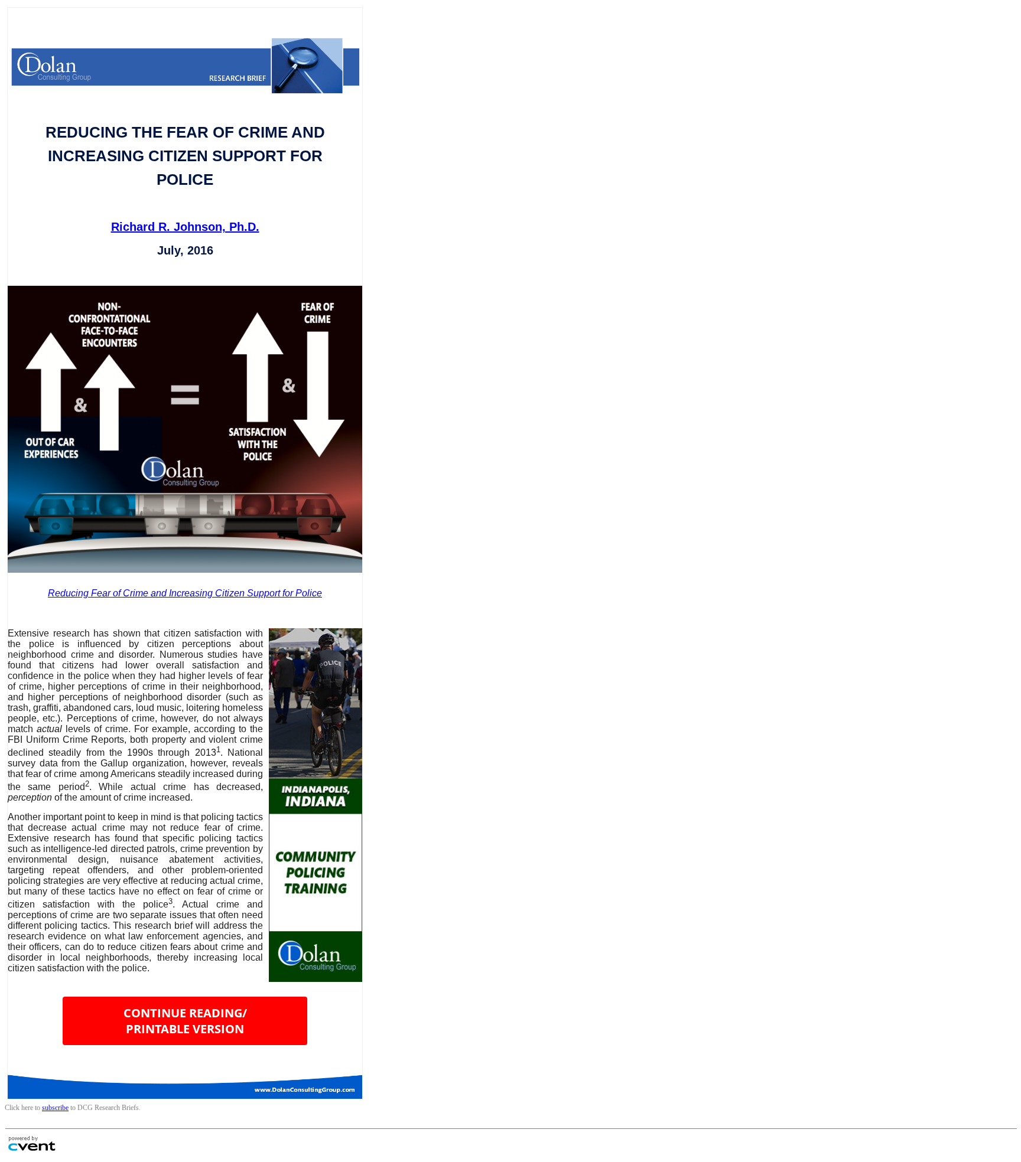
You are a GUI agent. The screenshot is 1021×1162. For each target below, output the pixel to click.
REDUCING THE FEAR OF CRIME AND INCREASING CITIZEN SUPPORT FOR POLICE (185, 155)
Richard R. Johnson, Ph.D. (185, 226)
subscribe (55, 1108)
